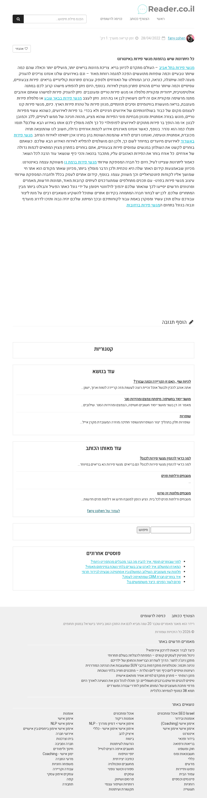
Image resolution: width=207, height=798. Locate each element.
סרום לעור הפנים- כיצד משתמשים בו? (154, 582)
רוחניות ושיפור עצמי (119, 784)
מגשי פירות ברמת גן (80, 162)
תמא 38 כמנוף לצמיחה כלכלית (172, 690)
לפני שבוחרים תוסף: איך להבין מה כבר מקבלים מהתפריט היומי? (136, 561)
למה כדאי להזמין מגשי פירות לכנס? (165, 458)
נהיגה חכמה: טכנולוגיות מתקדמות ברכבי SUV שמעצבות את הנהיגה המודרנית (140, 665)
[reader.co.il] (165, 6)
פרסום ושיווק (124, 779)
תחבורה (67, 784)
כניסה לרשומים (111, 18)
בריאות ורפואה (183, 743)
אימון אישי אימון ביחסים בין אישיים (48, 728)
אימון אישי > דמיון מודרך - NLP (111, 723)
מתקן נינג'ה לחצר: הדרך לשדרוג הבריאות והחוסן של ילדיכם (152, 660)
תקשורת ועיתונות (121, 789)
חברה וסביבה (64, 743)
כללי (191, 759)
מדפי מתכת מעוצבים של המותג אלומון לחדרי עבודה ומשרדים (150, 685)
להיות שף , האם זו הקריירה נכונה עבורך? (162, 381)
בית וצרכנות (64, 738)
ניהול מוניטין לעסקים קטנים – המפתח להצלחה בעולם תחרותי (151, 655)
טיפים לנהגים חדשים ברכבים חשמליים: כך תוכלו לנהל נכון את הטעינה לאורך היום (137, 680)
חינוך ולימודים (63, 749)
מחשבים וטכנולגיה (121, 764)
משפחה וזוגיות (62, 764)
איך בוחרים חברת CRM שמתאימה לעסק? (151, 576)
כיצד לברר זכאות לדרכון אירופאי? (170, 650)
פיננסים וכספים (183, 779)
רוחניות (189, 784)
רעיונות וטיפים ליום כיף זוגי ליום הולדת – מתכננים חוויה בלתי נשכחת (145, 670)
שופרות (185, 416)
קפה (70, 779)
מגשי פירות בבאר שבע (63, 98)
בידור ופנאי (186, 738)
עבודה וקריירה (63, 769)
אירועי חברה (64, 733)
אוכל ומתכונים (124, 713)
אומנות (68, 713)
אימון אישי (65, 718)
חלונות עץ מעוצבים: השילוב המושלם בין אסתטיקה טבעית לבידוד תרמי (131, 571)
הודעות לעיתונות (122, 743)
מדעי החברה (64, 759)
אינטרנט (188, 733)
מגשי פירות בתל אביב (176, 68)
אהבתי (19, 48)
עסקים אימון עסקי (60, 774)
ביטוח (130, 738)
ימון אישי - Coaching (58, 754)
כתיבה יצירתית (123, 759)
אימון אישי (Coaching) (177, 723)
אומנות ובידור (184, 718)
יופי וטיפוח (126, 754)
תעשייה (188, 789)
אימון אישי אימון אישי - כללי (113, 728)
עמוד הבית (186, 774)
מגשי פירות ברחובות (143, 205)
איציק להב (126, 733)
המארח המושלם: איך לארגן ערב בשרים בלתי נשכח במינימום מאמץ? (133, 566)
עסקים (129, 774)
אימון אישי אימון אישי (178, 728)
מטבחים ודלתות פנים (176, 475)
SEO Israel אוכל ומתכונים (176, 713)
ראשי (161, 18)
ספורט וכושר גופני (121, 769)
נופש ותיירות (185, 769)
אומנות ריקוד (124, 718)
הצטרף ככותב (139, 18)
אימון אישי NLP (62, 723)
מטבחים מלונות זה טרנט (174, 493)
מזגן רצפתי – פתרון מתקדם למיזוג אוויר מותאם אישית (155, 675)
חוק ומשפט (186, 749)
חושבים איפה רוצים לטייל (116, 749)
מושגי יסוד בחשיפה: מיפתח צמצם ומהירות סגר (157, 399)
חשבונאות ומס (184, 754)
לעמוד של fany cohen (103, 511)
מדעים (189, 764)
